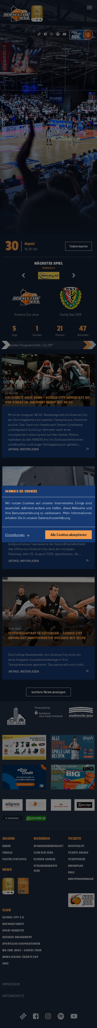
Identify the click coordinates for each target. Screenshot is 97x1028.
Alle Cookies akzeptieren (68, 535)
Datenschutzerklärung (54, 518)
